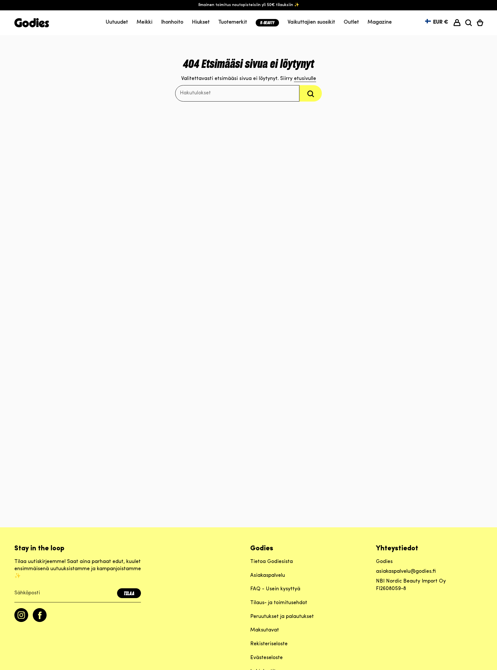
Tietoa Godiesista (271, 561)
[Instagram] (21, 620)
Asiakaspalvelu (267, 575)
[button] (144, 23)
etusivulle (305, 78)
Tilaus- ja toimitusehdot (278, 603)
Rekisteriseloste (269, 644)
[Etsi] (310, 93)
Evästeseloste (266, 658)
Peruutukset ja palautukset (282, 616)
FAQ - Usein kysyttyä (275, 589)
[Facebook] (40, 620)
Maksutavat (264, 630)
